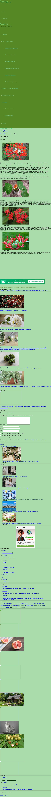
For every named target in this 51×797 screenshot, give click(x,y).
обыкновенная (4, 605)
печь (45, 605)
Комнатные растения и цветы (12, 68)
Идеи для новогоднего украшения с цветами (13, 310)
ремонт (19, 607)
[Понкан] (10, 622)
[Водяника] (9, 636)
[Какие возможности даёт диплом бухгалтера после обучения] (9, 486)
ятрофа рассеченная (8, 287)
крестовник (19, 603)
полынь (9, 607)
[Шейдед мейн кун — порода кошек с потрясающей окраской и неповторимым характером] (9, 733)
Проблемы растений (8, 95)
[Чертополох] (9, 774)
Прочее (4, 102)
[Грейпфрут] (12, 650)
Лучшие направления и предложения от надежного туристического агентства (20, 511)
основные (22, 605)
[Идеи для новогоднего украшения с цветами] (12, 308)
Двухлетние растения (10, 61)
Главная (2, 133)
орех (20, 605)
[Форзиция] (9, 664)
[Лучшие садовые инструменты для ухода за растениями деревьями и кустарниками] (9, 522)
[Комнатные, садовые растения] (6, 4)
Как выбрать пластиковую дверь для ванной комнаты (14, 476)
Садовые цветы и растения (11, 48)
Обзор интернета (9, 115)
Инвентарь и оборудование (10, 88)
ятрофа (1, 287)
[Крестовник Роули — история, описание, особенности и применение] (9, 365)
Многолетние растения (10, 75)
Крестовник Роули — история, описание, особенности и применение (20, 368)
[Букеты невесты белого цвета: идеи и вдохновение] (12, 326)
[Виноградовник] (9, 692)
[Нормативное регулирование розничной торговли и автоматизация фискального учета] (9, 498)
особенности (30, 605)
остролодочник (38, 605)
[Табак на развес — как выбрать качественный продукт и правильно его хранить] (12, 760)
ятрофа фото (33, 287)
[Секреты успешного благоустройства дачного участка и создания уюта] (12, 706)
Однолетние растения (10, 54)
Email (1, 428)
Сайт (1, 430)
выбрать (10, 603)
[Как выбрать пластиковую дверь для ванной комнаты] (9, 475)
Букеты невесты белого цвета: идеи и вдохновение (15, 329)
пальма (43, 605)
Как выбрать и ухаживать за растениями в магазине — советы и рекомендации (20, 461)
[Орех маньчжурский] (12, 747)
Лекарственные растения (11, 81)
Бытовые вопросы (9, 108)
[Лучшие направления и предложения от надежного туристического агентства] (9, 510)
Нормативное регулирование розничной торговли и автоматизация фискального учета (22, 499)
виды (5, 603)
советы (23, 607)
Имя (1, 426)
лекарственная (30, 603)
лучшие (35, 603)
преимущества (15, 607)
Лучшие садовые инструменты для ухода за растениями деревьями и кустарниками (21, 523)
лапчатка (24, 603)
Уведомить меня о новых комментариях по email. (12, 433)
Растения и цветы (7, 41)
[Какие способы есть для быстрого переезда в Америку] (10, 678)
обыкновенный (14, 605)
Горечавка (1, 603)
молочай (41, 603)
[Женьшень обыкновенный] (9, 719)
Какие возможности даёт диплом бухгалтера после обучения (16, 487)
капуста (15, 603)
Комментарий (3, 424)
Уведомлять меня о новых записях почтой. (11, 435)
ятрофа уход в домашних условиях (22, 287)
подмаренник (2, 607)
